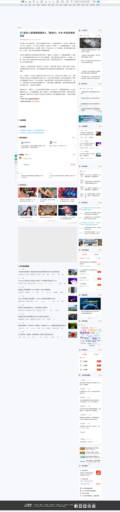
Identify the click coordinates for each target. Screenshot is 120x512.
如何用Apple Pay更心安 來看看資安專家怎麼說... (33, 133)
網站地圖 (66, 504)
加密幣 (57, 2)
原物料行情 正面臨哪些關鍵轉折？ (30, 99)
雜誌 (87, 5)
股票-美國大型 (88, 266)
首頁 (26, 2)
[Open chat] (16, 178)
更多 (99, 35)
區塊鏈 (65, 5)
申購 (99, 272)
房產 (70, 5)
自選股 (97, 5)
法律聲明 (71, 504)
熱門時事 (44, 5)
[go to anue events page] (92, 2)
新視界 (78, 5)
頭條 (22, 5)
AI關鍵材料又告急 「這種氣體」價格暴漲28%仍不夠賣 (67, 200)
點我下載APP (36, 101)
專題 (83, 5)
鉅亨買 (62, 2)
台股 (34, 2)
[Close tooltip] (27, 178)
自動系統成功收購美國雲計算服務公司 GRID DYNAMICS (32, 176)
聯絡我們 (58, 504)
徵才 (62, 504)
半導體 (85, 370)
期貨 (61, 5)
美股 (37, 2)
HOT (86, 174)
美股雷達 (86, 151)
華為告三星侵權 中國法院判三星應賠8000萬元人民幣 (62, 176)
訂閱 (72, 2)
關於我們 (36, 504)
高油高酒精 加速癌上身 (46, 217)
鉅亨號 (67, 2)
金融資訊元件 (52, 504)
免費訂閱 (98, 484)
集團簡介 (41, 504)
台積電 (85, 365)
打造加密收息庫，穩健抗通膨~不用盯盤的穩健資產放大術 (93, 182)
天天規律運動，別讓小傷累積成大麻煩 (47, 200)
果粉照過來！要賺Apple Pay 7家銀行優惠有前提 (32, 130)
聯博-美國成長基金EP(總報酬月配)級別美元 (88, 263)
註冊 (98, 1)
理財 (74, 5)
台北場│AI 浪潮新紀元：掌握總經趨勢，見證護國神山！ (93, 175)
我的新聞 (92, 5)
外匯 (50, 2)
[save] (16, 174)
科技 (34, 5)
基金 (46, 2)
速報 (49, 5)
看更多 (73, 137)
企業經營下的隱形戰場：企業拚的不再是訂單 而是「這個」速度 (27, 200)
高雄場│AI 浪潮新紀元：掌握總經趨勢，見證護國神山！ (93, 189)
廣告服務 (46, 504)
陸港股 (41, 2)
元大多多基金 (83, 278)
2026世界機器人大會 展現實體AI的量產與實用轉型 (67, 218)
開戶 (99, 264)
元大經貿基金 (83, 284)
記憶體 (85, 361)
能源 (86, 130)
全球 (53, 2)
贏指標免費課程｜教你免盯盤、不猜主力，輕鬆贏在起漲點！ (93, 195)
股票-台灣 (87, 274)
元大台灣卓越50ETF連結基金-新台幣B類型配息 (88, 270)
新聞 (30, 2)
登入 (96, 1)
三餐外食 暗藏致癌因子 (26, 217)
